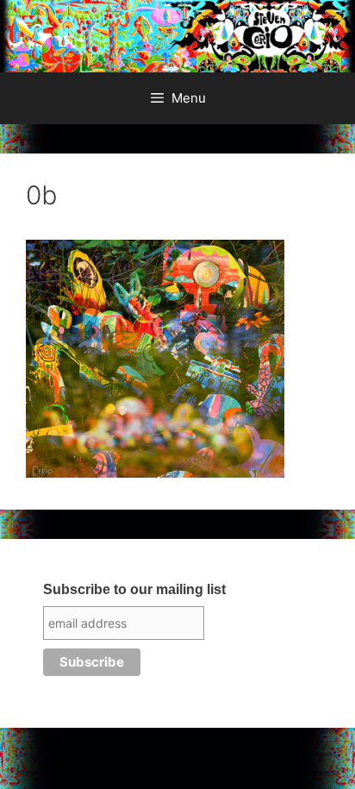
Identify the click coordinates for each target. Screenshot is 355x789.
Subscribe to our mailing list (134, 589)
